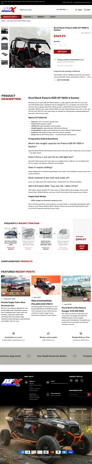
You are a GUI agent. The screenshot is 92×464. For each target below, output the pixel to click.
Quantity (57, 41)
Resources (28, 409)
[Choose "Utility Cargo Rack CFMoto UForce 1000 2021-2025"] (33, 228)
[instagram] (82, 381)
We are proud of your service (78, 410)
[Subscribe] (89, 394)
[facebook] (71, 381)
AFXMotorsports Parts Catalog (33, 418)
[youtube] (77, 381)
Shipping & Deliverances (54, 423)
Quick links (51, 409)
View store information (65, 65)
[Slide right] (49, 47)
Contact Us (50, 412)
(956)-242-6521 (68, 2)
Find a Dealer (28, 412)
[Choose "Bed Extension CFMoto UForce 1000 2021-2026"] (51, 228)
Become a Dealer (29, 414)
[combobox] (46, 10)
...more (88, 77)
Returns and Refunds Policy (55, 421)
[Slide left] (10, 47)
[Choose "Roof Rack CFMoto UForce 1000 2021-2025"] (16, 228)
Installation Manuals (30, 416)
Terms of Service (52, 416)
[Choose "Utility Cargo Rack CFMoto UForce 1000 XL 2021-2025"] (68, 228)
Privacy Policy (51, 414)
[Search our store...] (71, 9)
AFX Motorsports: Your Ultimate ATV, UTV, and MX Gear (47, 457)
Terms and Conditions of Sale (55, 418)
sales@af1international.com (82, 2)
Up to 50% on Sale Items (31, 421)
